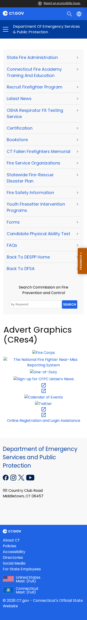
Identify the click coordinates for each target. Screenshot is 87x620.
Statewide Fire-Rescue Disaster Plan (30, 178)
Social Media (14, 563)
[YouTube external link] (30, 477)
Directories (13, 557)
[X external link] (21, 477)
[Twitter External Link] (43, 403)
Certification (19, 128)
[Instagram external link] (13, 477)
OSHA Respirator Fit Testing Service (35, 113)
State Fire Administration (32, 57)
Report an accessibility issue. (62, 3)
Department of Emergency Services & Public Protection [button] (24, 29)
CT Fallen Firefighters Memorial (38, 151)
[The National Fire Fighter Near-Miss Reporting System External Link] (43, 362)
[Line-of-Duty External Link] (43, 372)
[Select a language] (79, 13)
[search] (70, 13)
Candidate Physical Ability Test (38, 234)
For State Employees (22, 569)
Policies (9, 546)
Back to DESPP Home (28, 257)
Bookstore (17, 140)
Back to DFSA (21, 268)
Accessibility (14, 551)
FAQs (12, 245)
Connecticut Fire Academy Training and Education (34, 72)
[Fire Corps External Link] (43, 352)
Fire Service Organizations (33, 163)
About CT (11, 540)
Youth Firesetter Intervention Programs (36, 207)
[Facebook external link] (6, 477)
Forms (13, 222)
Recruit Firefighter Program (34, 87)
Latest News (19, 98)
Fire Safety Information (30, 192)
